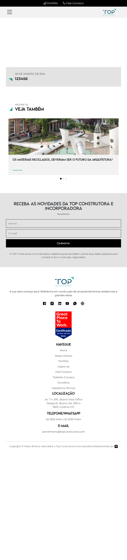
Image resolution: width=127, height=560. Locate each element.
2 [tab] (63, 179)
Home (63, 350)
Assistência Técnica (63, 388)
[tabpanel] (63, 146)
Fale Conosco (74, 3)
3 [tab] (66, 179)
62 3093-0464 (72, 419)
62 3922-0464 (54, 419)
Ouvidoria (64, 382)
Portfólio (52, 3)
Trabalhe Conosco (63, 377)
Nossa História (63, 355)
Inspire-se (63, 366)
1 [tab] (61, 179)
